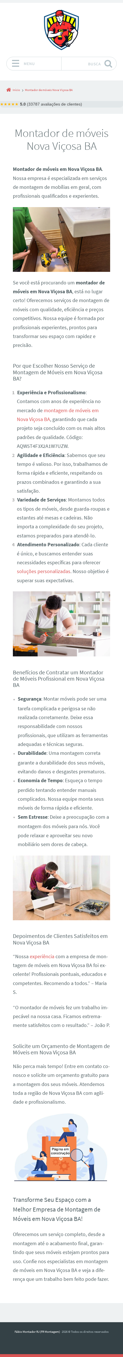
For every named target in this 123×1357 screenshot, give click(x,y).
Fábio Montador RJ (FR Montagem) (37, 1332)
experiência (42, 956)
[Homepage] (61, 29)
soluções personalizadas (43, 571)
